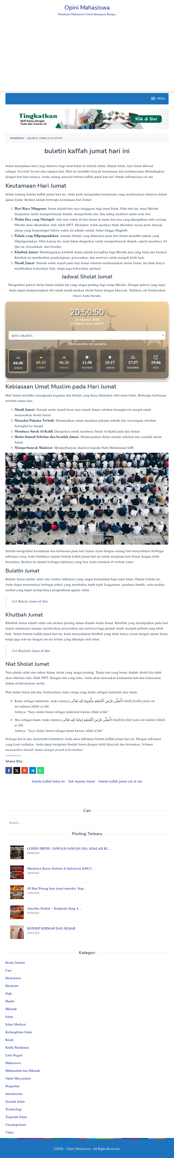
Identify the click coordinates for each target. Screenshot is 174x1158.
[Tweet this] (16, 770)
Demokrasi (13, 978)
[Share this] (8, 770)
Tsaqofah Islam (16, 1116)
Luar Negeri (13, 1055)
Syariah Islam (15, 1101)
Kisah (9, 1039)
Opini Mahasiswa (87, 8)
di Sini (43, 601)
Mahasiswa (13, 1062)
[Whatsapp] (40, 770)
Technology (13, 1109)
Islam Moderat (15, 1024)
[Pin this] (24, 770)
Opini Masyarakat (18, 1078)
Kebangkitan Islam (18, 1032)
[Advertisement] (87, 59)
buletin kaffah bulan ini (48, 781)
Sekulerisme (14, 1093)
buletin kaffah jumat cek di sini (120, 781)
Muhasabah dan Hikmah (22, 1070)
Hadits (9, 1001)
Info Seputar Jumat (81, 781)
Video (9, 1132)
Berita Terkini (15, 962)
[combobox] (87, 335)
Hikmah (11, 1008)
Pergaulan (12, 1086)
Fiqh (8, 993)
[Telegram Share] (32, 770)
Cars (8, 970)
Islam (9, 1016)
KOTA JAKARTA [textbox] (22, 336)
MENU (161, 99)
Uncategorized (15, 1124)
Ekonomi (11, 985)
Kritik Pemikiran (17, 1047)
